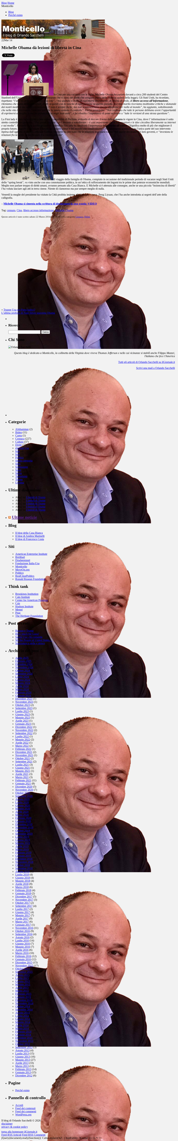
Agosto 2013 (22, 1050)
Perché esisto (15, 15)
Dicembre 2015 (23, 962)
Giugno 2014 (22, 1018)
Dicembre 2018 (23, 858)
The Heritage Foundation (29, 615)
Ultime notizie (24, 517)
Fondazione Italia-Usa (27, 563)
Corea (18, 435)
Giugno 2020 (22, 805)
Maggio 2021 (22, 770)
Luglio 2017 (22, 909)
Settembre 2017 (24, 905)
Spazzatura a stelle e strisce (30, 643)
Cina (19, 210)
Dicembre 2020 (23, 786)
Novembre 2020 (24, 789)
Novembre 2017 (24, 899)
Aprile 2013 (22, 1062)
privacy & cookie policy (14, 1126)
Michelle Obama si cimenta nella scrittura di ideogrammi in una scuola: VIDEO (50, 203)
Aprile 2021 (22, 774)
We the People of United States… (33, 640)
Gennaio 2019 (23, 855)
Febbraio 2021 (23, 780)
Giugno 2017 (22, 912)
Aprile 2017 (22, 918)
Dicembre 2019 (23, 824)
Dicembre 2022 (23, 726)
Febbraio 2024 (23, 692)
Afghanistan (22, 429)
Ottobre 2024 (22, 670)
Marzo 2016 (22, 953)
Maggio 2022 (22, 739)
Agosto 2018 (22, 871)
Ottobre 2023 (22, 705)
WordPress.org (23, 1114)
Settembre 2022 (24, 733)
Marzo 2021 (22, 777)
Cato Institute (22, 597)
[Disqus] (89, 264)
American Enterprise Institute (31, 553)
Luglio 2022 (22, 736)
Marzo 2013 (22, 1066)
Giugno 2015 (22, 981)
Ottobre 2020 (22, 792)
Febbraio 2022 (23, 748)
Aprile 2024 (22, 686)
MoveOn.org (22, 569)
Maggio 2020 (22, 808)
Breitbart (20, 557)
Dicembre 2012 (23, 1075)
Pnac (18, 612)
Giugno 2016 (22, 943)
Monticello (21, 566)
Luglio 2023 (22, 711)
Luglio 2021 (22, 764)
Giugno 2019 (22, 840)
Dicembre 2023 (23, 698)
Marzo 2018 (22, 887)
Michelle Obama (64, 210)
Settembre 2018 (24, 868)
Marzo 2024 (22, 689)
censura (11, 210)
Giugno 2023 (22, 714)
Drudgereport (22, 560)
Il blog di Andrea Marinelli (29, 535)
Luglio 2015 (22, 978)
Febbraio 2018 (23, 890)
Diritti (87, 216)
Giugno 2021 (22, 767)
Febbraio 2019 (23, 852)
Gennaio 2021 (23, 783)
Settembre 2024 (24, 673)
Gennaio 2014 (23, 1034)
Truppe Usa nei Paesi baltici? (19, 309)
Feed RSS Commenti (33, 1134)
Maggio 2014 (22, 1022)
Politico (19, 572)
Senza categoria (24, 460)
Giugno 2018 (22, 877)
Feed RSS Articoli (11, 1134)
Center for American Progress (31, 600)
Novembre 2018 (24, 862)
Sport (18, 470)
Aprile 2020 (22, 811)
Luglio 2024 (22, 676)
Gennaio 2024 (23, 695)
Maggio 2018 (22, 880)
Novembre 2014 (24, 1003)
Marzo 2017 (22, 921)
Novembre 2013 (24, 1040)
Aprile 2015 (22, 987)
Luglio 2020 (22, 802)
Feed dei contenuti (25, 1108)
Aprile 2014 (22, 1025)
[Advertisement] (34, 394)
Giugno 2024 (22, 679)
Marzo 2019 (22, 849)
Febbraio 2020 (23, 818)
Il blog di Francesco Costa (29, 539)
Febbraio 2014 (23, 1031)
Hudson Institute (24, 606)
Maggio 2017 (22, 915)
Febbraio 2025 (23, 661)
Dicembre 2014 (23, 1000)
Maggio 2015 (22, 984)
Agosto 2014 (22, 1012)
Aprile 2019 (22, 846)
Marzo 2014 (22, 1028)
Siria (17, 463)
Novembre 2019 (24, 827)
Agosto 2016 (22, 937)
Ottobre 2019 (22, 830)
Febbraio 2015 (23, 993)
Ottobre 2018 (22, 865)
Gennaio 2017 (23, 924)
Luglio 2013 (22, 1053)
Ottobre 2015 (22, 968)
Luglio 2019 (22, 836)
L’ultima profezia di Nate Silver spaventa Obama (28, 312)
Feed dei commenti (25, 1111)
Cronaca (79, 216)
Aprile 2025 (22, 657)
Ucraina (19, 482)
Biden (18, 432)
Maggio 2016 (22, 946)
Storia (18, 473)
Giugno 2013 (22, 1056)
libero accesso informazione (38, 210)
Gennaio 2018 (23, 893)
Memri (19, 609)
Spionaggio (21, 466)
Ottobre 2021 (22, 758)
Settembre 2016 (24, 934)
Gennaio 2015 (23, 997)
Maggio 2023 (22, 717)
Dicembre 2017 (23, 896)
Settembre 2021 (24, 761)
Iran (17, 451)
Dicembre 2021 (23, 752)
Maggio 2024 (22, 683)
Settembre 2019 (24, 833)
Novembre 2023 (24, 701)
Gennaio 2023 (23, 723)
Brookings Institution (26, 593)
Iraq (17, 454)
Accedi (19, 1105)
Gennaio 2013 (23, 1072)
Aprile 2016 (22, 949)
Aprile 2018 (22, 883)
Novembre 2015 (24, 965)
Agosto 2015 (22, 975)
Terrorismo (21, 476)
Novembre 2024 (24, 667)
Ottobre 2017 (22, 902)
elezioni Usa (22, 448)
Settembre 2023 (24, 708)
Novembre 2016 (24, 927)
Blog (11, 11)
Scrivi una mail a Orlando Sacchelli (155, 367)
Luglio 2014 (22, 1015)
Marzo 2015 (22, 990)
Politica (19, 457)
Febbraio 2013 (23, 1069)
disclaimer (7, 1123)
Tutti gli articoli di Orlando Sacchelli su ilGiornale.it (146, 362)
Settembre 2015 (24, 971)
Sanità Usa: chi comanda (28, 636)
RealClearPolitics (24, 575)
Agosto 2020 (22, 799)
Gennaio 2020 (23, 821)
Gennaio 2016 (23, 959)
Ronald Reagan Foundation (30, 579)
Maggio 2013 (22, 1059)
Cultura (19, 441)
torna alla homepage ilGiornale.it (19, 1131)
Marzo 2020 (22, 814)
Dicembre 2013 (23, 1037)
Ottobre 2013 (22, 1044)
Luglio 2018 (22, 874)
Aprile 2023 (22, 720)
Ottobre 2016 (22, 931)
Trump (19, 479)
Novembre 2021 (24, 755)
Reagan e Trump (24, 630)
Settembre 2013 (24, 1047)
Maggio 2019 (22, 843)
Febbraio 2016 (23, 956)
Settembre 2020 (24, 796)
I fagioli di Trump (35, 497)
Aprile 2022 (22, 742)
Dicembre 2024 (23, 664)
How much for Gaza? (27, 633)
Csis (17, 603)
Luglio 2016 (22, 940)
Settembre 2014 (24, 1009)
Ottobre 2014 (22, 1006)
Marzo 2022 (22, 745)
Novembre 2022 (24, 730)
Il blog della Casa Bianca (29, 532)
